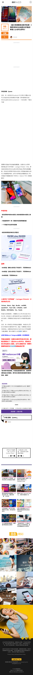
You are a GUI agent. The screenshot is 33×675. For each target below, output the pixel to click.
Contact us (16, 659)
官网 (20, 331)
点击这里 (13, 346)
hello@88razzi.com (16, 663)
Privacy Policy (11, 654)
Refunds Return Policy (20, 654)
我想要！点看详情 (16, 411)
